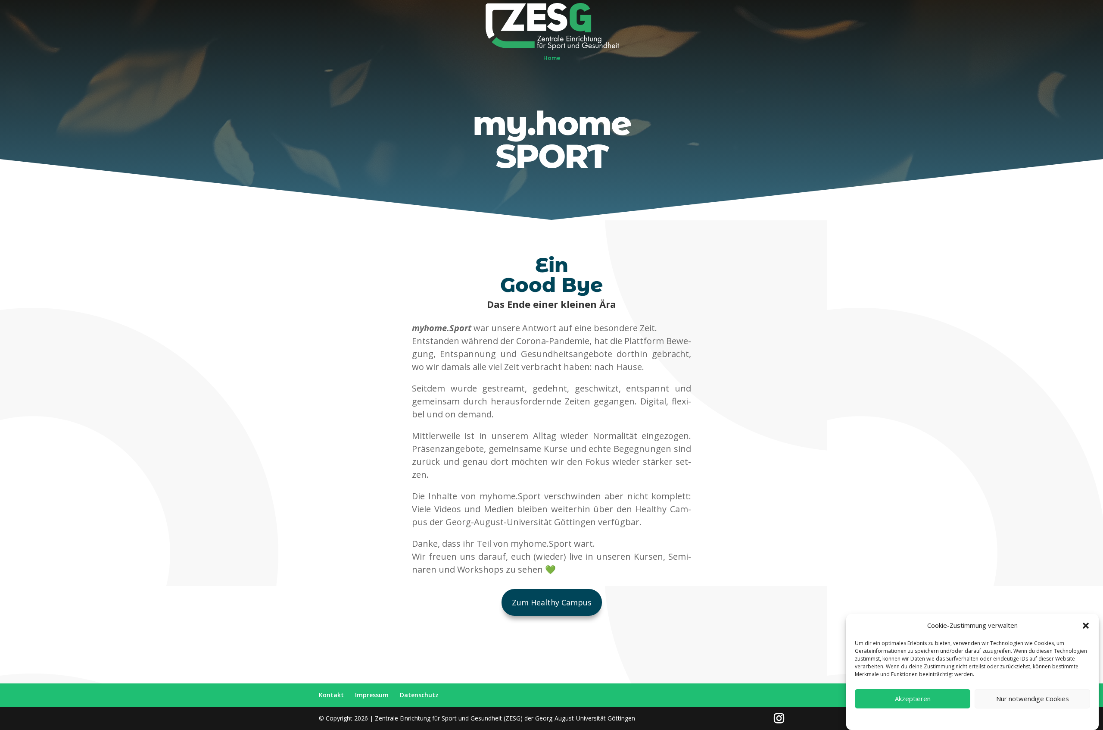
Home (551, 58)
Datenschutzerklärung (958, 718)
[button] (1085, 625)
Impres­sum (372, 695)
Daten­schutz (419, 695)
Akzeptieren (913, 699)
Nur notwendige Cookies (1032, 699)
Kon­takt (331, 695)
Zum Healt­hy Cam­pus (552, 602)
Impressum (1003, 718)
